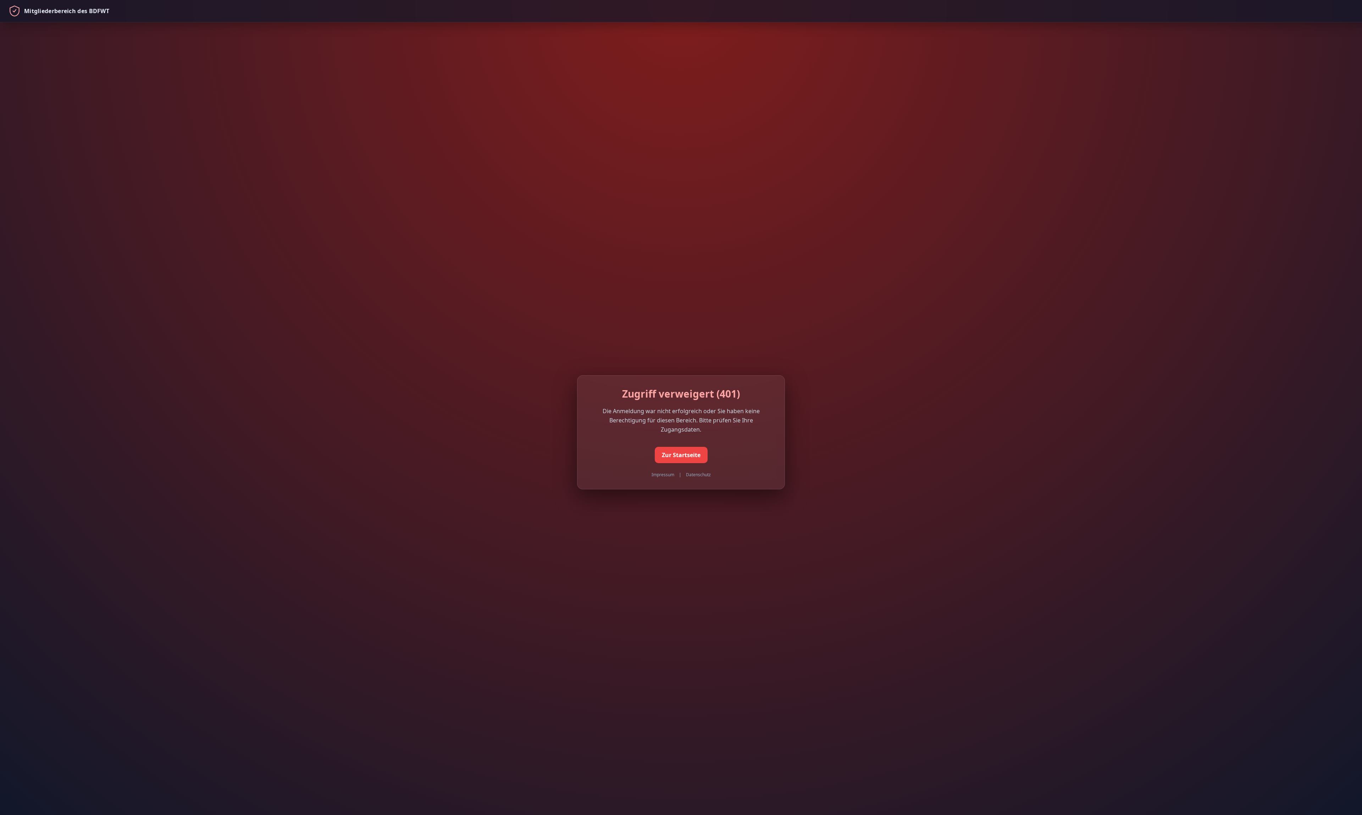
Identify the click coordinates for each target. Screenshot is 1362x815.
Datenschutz (698, 475)
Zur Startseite (681, 455)
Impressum (663, 475)
